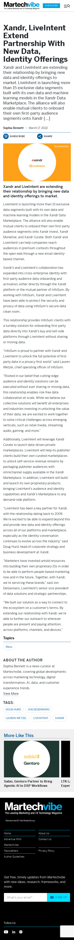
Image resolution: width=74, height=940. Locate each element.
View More (11, 694)
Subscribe (51, 5)
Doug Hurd (13, 709)
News (9, 646)
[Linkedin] (15, 931)
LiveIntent (40, 718)
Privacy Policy (46, 850)
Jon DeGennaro (39, 709)
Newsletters (11, 850)
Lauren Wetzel (16, 718)
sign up (61, 897)
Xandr (59, 718)
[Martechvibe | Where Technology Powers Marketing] (21, 6)
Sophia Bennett (13, 128)
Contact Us (45, 839)
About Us (43, 833)
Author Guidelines (14, 856)
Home (7, 833)
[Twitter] (8, 931)
